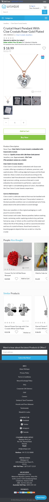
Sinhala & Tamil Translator (24, 400)
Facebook (26, 420)
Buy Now (24, 137)
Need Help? (41, 497)
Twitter (25, 424)
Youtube (25, 432)
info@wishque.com (24, 449)
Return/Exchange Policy (24, 381)
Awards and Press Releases (25, 404)
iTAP (24, 392)
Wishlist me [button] (26, 332)
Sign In (33, 6)
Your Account (34, 8)
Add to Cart (24, 131)
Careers (24, 396)
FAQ (24, 385)
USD (44, 2)
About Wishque (24, 369)
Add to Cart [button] (25, 278)
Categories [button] (9, 18)
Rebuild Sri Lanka (24, 412)
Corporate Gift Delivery (24, 389)
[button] (44, 12)
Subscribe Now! (24, 358)
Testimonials (24, 408)
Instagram (25, 428)
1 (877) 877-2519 (17, 1)
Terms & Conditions (24, 377)
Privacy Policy (24, 373)
